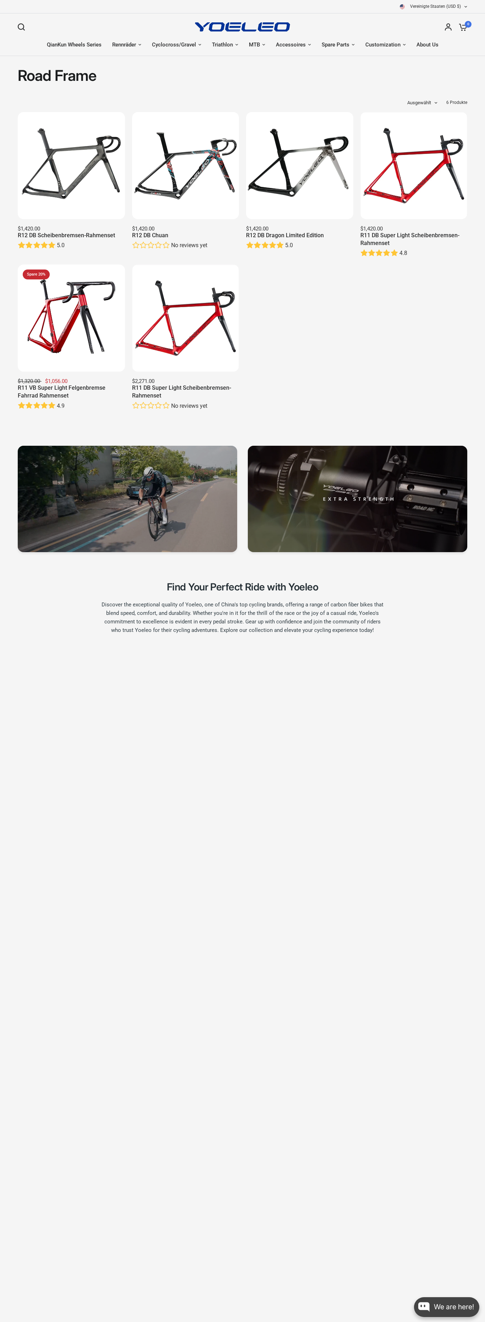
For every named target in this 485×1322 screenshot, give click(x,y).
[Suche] (23, 26)
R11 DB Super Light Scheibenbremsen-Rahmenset (409, 239)
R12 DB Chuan (150, 235)
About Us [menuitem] (427, 44)
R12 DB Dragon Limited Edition (285, 235)
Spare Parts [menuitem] (335, 44)
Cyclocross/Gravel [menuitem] (174, 44)
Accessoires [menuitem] (291, 44)
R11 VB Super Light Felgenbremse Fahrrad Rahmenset (61, 391)
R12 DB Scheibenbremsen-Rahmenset (66, 235)
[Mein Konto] (448, 27)
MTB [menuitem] (254, 44)
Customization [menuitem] (382, 44)
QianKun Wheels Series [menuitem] (74, 44)
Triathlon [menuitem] (222, 44)
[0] (461, 27)
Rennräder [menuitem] (124, 44)
